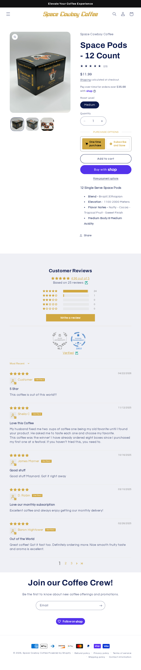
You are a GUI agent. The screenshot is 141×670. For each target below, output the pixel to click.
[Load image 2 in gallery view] (32, 124)
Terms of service (122, 653)
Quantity (85, 113)
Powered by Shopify (59, 653)
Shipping (85, 80)
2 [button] (66, 563)
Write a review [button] (70, 317)
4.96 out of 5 (80, 278)
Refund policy (82, 653)
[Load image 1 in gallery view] (17, 124)
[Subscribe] (101, 605)
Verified (68, 353)
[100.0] (78, 339)
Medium (89, 104)
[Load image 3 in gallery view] (47, 124)
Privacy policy (101, 653)
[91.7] (60, 339)
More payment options (105, 178)
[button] (8, 14)
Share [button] (88, 235)
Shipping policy (96, 657)
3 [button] (72, 563)
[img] (19, 374)
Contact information (120, 657)
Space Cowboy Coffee (35, 653)
